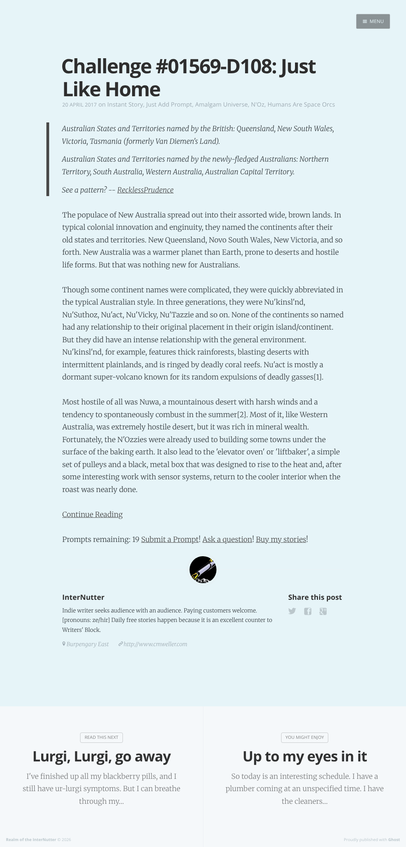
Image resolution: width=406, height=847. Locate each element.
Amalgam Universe (221, 105)
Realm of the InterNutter (31, 839)
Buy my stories (281, 539)
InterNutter (83, 597)
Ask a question (227, 539)
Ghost (394, 839)
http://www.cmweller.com (156, 644)
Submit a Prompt (170, 539)
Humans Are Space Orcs (301, 105)
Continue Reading (92, 514)
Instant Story (125, 105)
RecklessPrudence (145, 190)
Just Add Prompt (169, 105)
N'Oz (257, 105)
